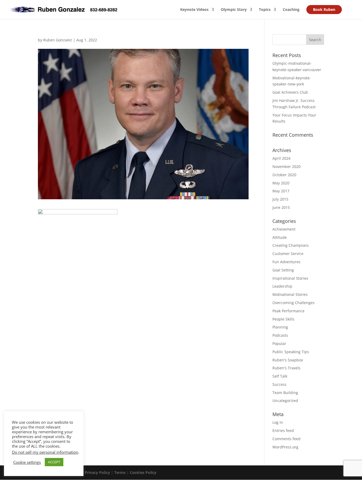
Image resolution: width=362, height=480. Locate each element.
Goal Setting (283, 270)
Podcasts (280, 335)
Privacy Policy (97, 472)
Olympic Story (234, 10)
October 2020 (284, 174)
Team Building (285, 392)
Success (279, 384)
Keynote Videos (194, 10)
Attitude (279, 237)
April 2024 (281, 158)
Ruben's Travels (286, 367)
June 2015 (281, 207)
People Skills (283, 319)
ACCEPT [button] (54, 462)
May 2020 (280, 182)
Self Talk (279, 376)
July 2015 (280, 199)
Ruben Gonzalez (57, 39)
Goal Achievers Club (290, 92)
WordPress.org (285, 446)
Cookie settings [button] (27, 462)
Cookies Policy (143, 472)
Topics (265, 10)
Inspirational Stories (290, 278)
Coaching (291, 10)
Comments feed (286, 438)
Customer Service (287, 253)
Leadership (282, 286)
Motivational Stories (290, 294)
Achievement (283, 229)
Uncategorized (285, 400)
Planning (280, 327)
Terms (120, 472)
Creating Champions (290, 245)
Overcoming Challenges (293, 302)
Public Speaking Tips (290, 351)
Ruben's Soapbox (287, 359)
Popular (279, 343)
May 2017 (280, 190)
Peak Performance (288, 310)
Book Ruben (324, 9)
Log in (277, 422)
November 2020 (286, 166)
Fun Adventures (286, 261)
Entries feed (283, 430)
